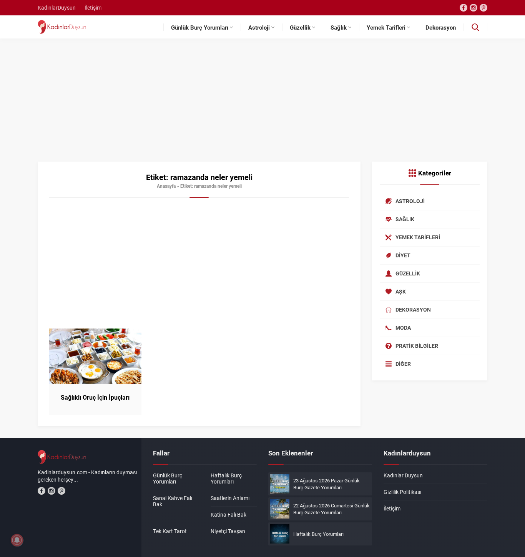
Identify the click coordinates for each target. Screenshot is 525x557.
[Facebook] (463, 8)
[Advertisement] (262, 104)
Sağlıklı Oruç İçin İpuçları (95, 397)
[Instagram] (473, 8)
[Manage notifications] (17, 540)
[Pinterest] (483, 8)
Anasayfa (166, 186)
